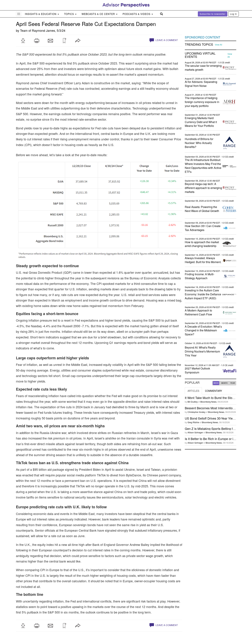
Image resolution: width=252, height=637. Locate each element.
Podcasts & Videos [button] (137, 14)
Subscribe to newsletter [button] (212, 13)
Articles (193, 390)
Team (24, 30)
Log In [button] (233, 13)
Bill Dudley (193, 401)
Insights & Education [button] (41, 14)
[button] (23, 40)
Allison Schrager (195, 432)
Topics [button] (69, 14)
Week (216, 383)
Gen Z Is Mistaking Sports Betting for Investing (217, 428)
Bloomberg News (208, 401)
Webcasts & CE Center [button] (99, 14)
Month (224, 383)
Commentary (213, 390)
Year (232, 383)
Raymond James (43, 30)
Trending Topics (199, 44)
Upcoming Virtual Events (200, 55)
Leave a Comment (166, 40)
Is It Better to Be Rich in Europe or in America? (217, 438)
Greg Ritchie (193, 422)
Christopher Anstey (196, 411)
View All (218, 44)
